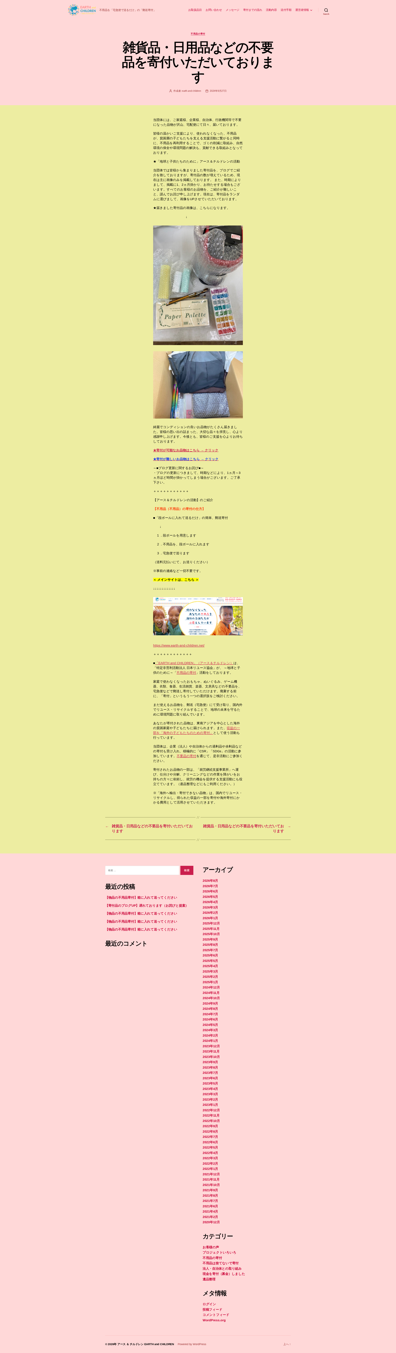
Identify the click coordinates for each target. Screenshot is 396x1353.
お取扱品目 (195, 9)
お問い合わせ (214, 9)
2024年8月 (210, 1008)
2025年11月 (211, 928)
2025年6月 (210, 955)
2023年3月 (210, 1094)
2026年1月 (210, 918)
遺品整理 (209, 1279)
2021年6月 (210, 1206)
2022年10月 (211, 1121)
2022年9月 (210, 1126)
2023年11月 (211, 1051)
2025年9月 (210, 939)
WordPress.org (214, 1320)
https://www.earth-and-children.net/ (178, 645)
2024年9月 (210, 1003)
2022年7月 (210, 1136)
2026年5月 (210, 896)
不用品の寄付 (198, 33)
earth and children (191, 91)
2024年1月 (210, 1040)
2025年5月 (210, 960)
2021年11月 (211, 1179)
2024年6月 (210, 1019)
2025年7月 (210, 950)
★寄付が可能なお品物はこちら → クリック (185, 450)
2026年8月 (210, 880)
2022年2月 (210, 1163)
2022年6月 (210, 1142)
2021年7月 (210, 1201)
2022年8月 (210, 1131)
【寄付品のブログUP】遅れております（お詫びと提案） (147, 905)
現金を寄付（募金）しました (224, 1274)
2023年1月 (210, 1104)
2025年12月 (211, 923)
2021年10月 (211, 1185)
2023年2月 (210, 1099)
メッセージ (232, 9)
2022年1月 (210, 1168)
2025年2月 (210, 976)
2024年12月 (211, 987)
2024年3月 (210, 1030)
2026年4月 (210, 902)
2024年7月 (210, 1014)
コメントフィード (216, 1314)
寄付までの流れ (252, 9)
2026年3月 (210, 907)
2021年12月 (211, 1174)
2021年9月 (210, 1190)
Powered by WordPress (192, 1344)
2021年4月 (210, 1211)
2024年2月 (210, 1035)
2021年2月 (210, 1217)
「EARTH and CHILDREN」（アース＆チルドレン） (194, 663)
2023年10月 (211, 1057)
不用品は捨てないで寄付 (221, 1263)
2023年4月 (210, 1089)
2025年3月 (210, 971)
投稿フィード (212, 1309)
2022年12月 (211, 1110)
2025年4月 (210, 966)
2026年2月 (210, 912)
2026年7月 (210, 886)
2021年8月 (210, 1195)
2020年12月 (211, 1222)
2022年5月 (210, 1147)
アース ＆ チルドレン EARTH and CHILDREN (145, 1344)
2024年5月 (210, 1025)
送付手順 (286, 9)
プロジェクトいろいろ (219, 1252)
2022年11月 (211, 1115)
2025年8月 (210, 944)
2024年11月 (211, 992)
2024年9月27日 (218, 91)
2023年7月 (210, 1072)
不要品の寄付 (186, 756)
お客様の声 (211, 1247)
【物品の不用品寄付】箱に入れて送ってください (141, 897)
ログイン (209, 1304)
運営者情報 (302, 9)
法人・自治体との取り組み (222, 1268)
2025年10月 (211, 934)
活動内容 (271, 9)
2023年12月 (211, 1046)
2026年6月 (210, 891)
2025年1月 (210, 982)
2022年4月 (210, 1153)
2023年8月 (210, 1067)
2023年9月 (210, 1062)
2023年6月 (210, 1078)
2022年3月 (210, 1158)
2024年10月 (211, 998)
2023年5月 (210, 1083)
